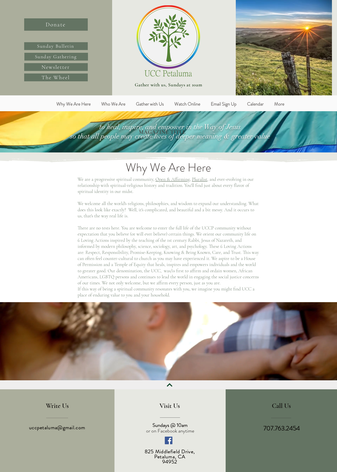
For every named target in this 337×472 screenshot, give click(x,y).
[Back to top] (169, 385)
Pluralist (199, 179)
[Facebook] (168, 440)
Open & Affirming (172, 179)
